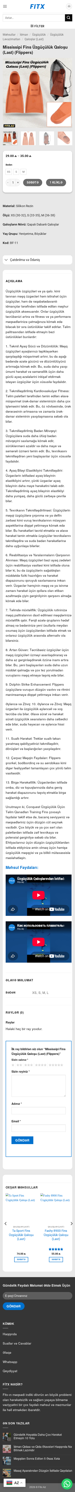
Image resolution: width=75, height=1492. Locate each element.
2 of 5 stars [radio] (18, 1065)
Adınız (16, 1104)
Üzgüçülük (39, 34)
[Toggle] (6, 260)
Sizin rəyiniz (20, 1071)
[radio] (9, 172)
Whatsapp (10, 1361)
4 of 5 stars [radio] (40, 1065)
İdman (24, 34)
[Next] (66, 93)
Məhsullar (9, 34)
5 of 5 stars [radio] (55, 1065)
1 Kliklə (56, 182)
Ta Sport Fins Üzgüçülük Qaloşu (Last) (21, 1235)
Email (16, 1121)
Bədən (9, 165)
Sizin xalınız (19, 1059)
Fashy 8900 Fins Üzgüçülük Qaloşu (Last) (56, 1235)
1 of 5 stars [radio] (12, 1065)
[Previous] (8, 93)
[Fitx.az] (37, 6)
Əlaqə (7, 1352)
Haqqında (10, 1334)
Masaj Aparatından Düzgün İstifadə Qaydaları (43, 1470)
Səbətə (33, 182)
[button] (5, 6)
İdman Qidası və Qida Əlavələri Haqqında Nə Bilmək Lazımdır (43, 1448)
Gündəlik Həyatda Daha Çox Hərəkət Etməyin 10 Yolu (38, 1436)
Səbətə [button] (21, 1259)
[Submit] (68, 17)
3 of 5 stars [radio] (28, 1065)
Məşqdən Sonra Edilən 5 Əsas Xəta (37, 1458)
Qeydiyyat (10, 1370)
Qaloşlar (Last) (34, 39)
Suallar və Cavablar (17, 1343)
